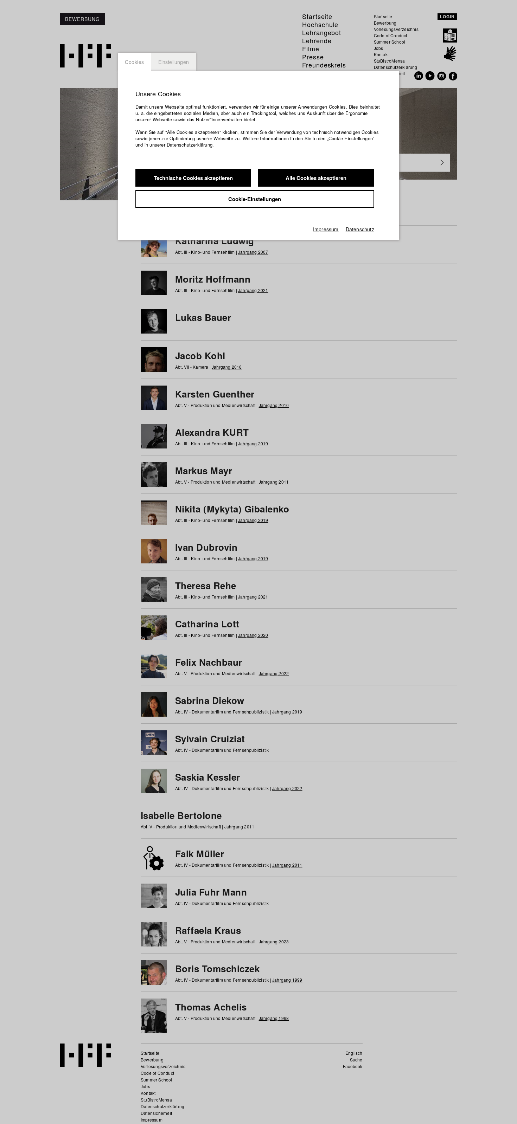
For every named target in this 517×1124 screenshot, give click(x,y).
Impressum (326, 229)
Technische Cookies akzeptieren (193, 178)
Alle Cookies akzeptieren (316, 178)
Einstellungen (173, 61)
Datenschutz (360, 229)
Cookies (134, 61)
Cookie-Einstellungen (254, 199)
